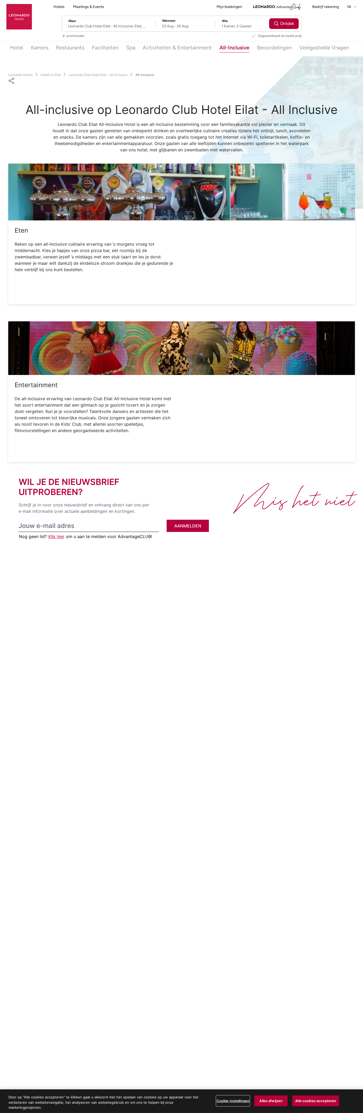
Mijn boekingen (229, 7)
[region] (181, 1101)
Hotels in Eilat (51, 75)
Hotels (59, 7)
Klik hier (56, 536)
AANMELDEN (187, 525)
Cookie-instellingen (233, 1100)
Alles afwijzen (270, 1100)
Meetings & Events (88, 7)
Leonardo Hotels (20, 75)
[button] (181, 192)
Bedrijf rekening (325, 7)
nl (349, 7)
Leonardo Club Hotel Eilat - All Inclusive (98, 75)
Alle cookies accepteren (315, 1100)
